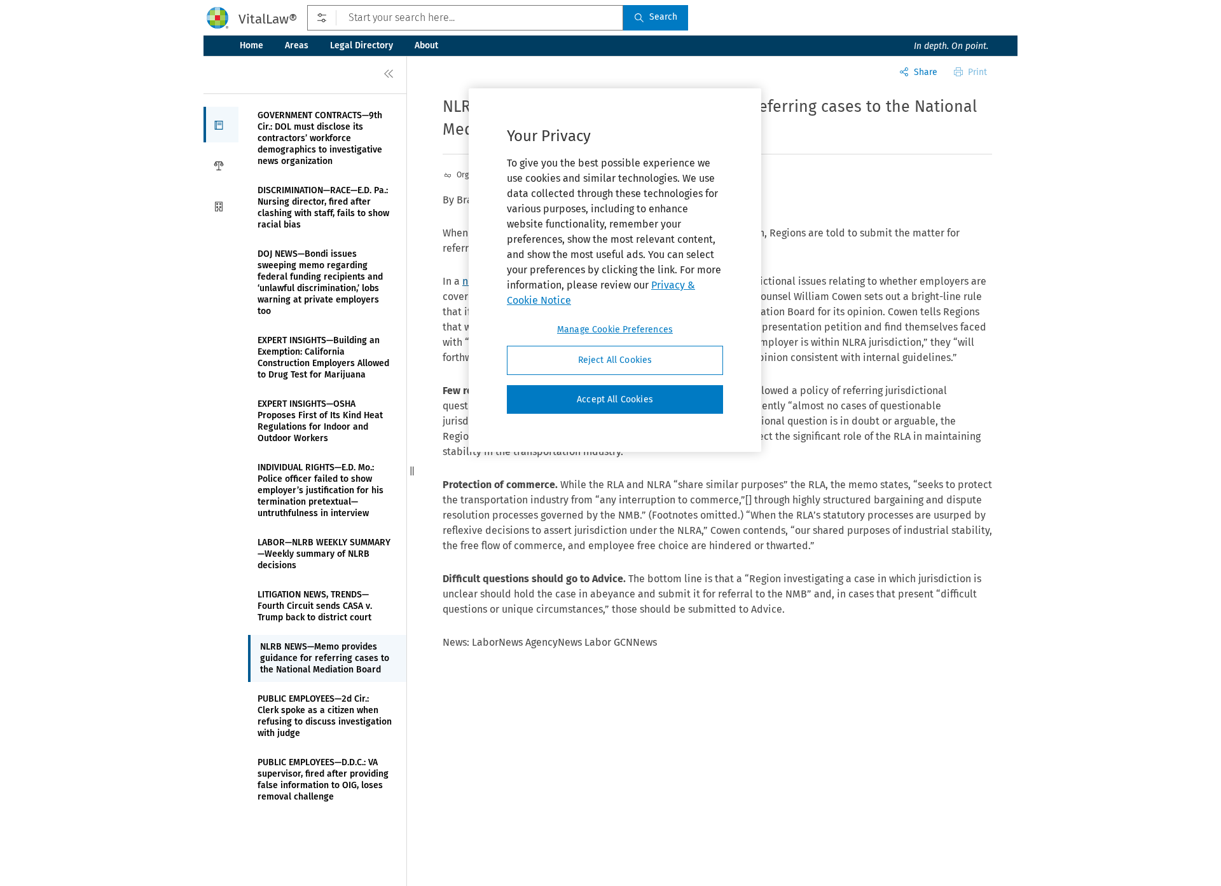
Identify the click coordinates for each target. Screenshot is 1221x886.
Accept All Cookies (615, 399)
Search (663, 16)
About (426, 45)
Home (251, 45)
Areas (296, 45)
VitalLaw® (267, 19)
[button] (221, 124)
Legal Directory (361, 45)
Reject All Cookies (615, 360)
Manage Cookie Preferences (615, 329)
